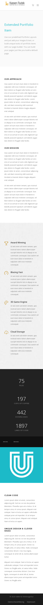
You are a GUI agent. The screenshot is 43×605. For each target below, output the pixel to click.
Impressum (31, 602)
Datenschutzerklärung (16, 602)
